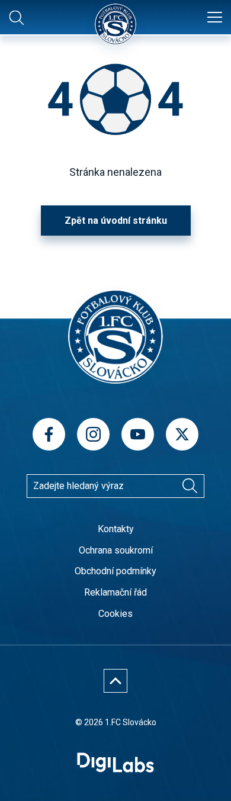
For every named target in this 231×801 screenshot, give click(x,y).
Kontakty (116, 529)
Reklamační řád (115, 592)
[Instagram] (93, 434)
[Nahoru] (115, 681)
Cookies (115, 613)
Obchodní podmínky (115, 571)
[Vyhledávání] (189, 486)
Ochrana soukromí (116, 550)
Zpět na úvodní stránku (116, 220)
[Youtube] (137, 434)
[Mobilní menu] (214, 18)
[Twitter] (182, 434)
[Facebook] (49, 434)
